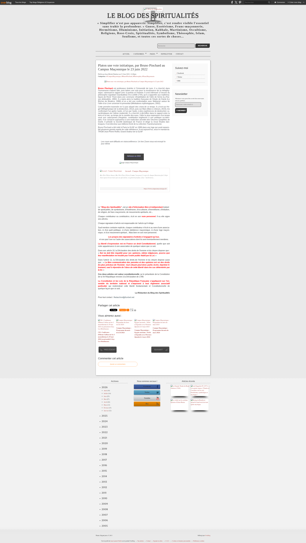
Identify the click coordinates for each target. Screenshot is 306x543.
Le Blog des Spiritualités (153, 15)
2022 (105, 432)
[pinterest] (239, 2)
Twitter (180, 77)
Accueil (126, 54)
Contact (179, 54)
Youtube (147, 398)
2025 (105, 415)
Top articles (140, 541)
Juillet (106, 393)
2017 (104, 459)
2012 (104, 487)
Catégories (138, 54)
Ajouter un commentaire (118, 364)
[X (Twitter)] (236, 2)
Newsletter (166, 54)
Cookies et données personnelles (181, 541)
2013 (104, 481)
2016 (104, 465)
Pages (151, 54)
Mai (105, 399)
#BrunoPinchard (127, 76)
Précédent (109, 350)
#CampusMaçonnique (114, 76)
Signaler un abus (158, 541)
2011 (104, 492)
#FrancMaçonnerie (148, 76)
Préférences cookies (198, 541)
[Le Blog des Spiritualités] (153, 9)
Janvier (106, 411)
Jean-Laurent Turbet (116, 541)
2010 (104, 498)
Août (105, 390)
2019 (104, 448)
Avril (105, 402)
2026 (105, 387)
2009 (105, 503)
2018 (104, 454)
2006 (105, 520)
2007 (105, 514)
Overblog (207, 535)
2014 (104, 476)
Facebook (181, 73)
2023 (105, 426)
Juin (105, 396)
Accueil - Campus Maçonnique (136, 171)
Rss (147, 404)
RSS (179, 81)
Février (106, 408)
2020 (105, 443)
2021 (104, 437)
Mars (105, 405)
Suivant (158, 350)
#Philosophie (137, 76)
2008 (105, 509)
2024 (105, 421)
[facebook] (232, 2)
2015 (104, 470)
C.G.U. (167, 541)
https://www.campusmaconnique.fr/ (155, 189)
